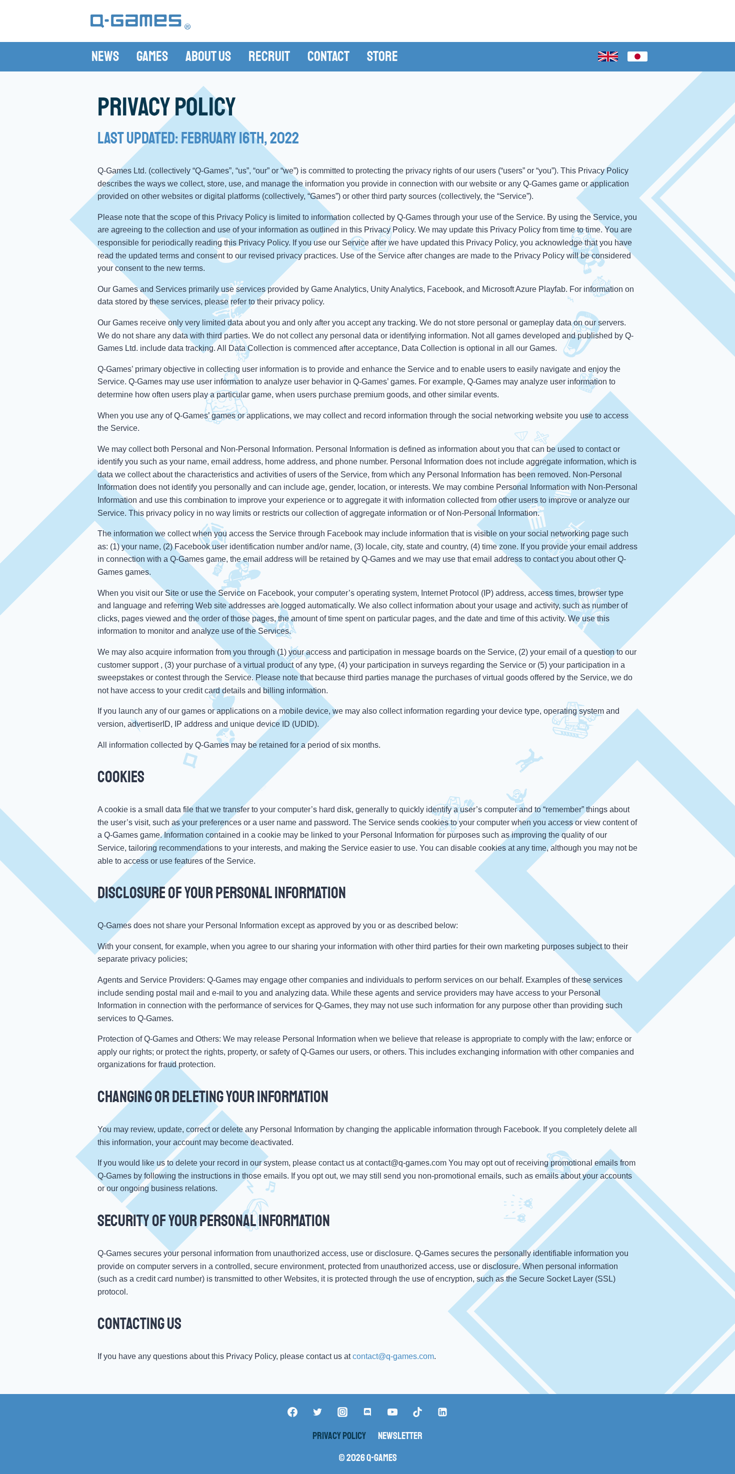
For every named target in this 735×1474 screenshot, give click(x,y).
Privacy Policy (339, 1436)
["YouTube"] (392, 1412)
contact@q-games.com (393, 1356)
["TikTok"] (418, 1412)
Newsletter (400, 1436)
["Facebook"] (292, 1412)
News (105, 56)
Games (152, 56)
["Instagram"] (342, 1412)
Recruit (269, 56)
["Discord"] (368, 1412)
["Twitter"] (318, 1412)
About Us (208, 56)
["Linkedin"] (442, 1412)
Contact (329, 56)
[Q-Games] (140, 22)
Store (382, 56)
